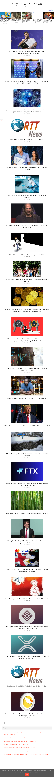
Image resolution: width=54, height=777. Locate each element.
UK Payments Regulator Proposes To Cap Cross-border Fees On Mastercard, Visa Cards (27, 570)
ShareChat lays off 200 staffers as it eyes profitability (27, 255)
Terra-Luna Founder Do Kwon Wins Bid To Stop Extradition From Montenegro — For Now (27, 715)
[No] (52, 773)
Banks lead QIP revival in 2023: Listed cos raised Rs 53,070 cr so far (27, 599)
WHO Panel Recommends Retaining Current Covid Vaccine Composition (27, 196)
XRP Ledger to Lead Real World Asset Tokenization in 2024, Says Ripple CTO (27, 226)
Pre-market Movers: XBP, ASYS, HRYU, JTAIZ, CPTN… (27, 139)
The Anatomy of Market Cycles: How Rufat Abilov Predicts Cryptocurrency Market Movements (27, 52)
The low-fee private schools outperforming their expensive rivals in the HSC (27, 280)
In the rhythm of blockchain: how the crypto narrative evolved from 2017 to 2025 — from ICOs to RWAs (27, 82)
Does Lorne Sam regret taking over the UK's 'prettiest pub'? (27, 398)
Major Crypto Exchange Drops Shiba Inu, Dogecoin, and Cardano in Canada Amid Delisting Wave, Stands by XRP (27, 310)
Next (16, 723)
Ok (27, 774)
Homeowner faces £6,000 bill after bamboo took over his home (27, 513)
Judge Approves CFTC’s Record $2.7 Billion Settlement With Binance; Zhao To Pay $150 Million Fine (27, 627)
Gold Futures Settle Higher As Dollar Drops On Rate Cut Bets (27, 686)
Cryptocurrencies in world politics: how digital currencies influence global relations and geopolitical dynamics (27, 111)
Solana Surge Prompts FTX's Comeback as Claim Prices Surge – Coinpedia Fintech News (27, 484)
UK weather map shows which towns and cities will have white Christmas (27, 454)
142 (12, 723)
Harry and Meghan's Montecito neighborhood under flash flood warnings (27, 168)
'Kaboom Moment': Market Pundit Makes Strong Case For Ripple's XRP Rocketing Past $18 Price (27, 657)
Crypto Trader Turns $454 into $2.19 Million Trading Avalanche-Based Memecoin (27, 369)
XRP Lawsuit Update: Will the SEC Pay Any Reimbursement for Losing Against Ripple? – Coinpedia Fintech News (27, 340)
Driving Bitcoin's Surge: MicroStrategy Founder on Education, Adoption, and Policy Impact (27, 542)
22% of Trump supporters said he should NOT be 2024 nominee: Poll (27, 426)
